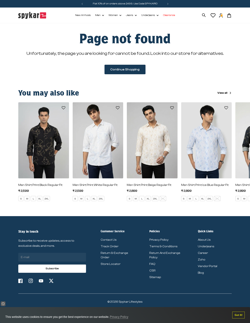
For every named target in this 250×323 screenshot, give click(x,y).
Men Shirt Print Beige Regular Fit (149, 185)
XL (39, 198)
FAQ (152, 264)
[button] (63, 108)
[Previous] (82, 4)
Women (113, 15)
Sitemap (155, 277)
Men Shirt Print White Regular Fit (95, 185)
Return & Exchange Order (114, 255)
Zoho (201, 259)
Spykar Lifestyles (131, 301)
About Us (204, 239)
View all (222, 92)
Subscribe (52, 268)
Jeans (129, 15)
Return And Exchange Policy (164, 255)
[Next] (168, 4)
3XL (163, 198)
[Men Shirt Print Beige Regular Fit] (152, 140)
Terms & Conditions (163, 246)
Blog (201, 272)
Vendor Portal (207, 266)
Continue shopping (125, 69)
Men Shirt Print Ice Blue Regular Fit (205, 185)
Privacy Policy (159, 239)
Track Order (109, 246)
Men (97, 15)
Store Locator (110, 264)
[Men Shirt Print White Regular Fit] (98, 140)
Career (203, 253)
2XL (47, 198)
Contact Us (109, 239)
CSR (152, 270)
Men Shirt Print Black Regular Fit (40, 185)
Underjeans (148, 15)
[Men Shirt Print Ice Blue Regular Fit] (206, 140)
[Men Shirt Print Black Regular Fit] (43, 140)
